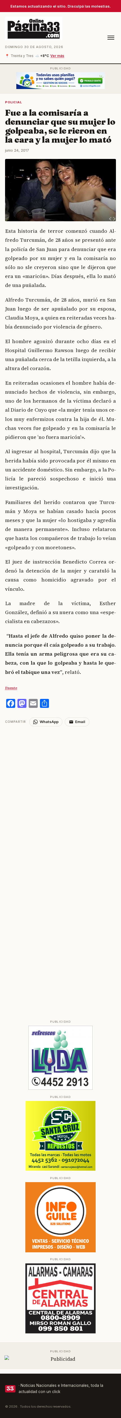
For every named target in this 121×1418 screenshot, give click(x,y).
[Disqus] (60, 796)
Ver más (57, 56)
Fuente (11, 687)
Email (80, 721)
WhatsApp (49, 721)
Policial (13, 102)
